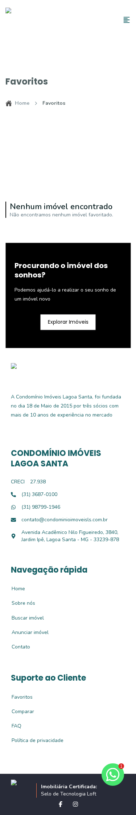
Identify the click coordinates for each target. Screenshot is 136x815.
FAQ (12, 726)
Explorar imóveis (68, 321)
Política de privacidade (33, 740)
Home (22, 103)
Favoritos (18, 697)
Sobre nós (19, 603)
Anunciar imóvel (26, 632)
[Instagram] (75, 804)
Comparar (19, 711)
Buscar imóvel (24, 618)
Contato (17, 646)
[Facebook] (60, 804)
